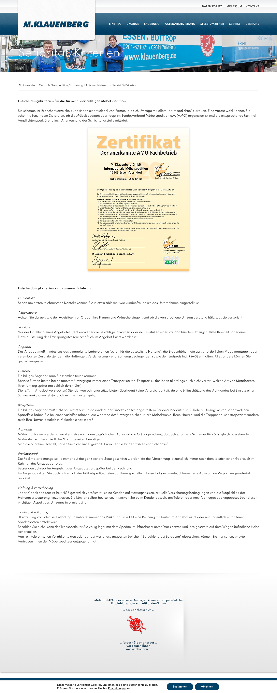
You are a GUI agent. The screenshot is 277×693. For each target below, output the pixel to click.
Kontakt (252, 6)
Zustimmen (180, 687)
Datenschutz (212, 6)
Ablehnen (207, 687)
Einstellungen (117, 688)
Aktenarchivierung (180, 24)
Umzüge (133, 24)
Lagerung (152, 24)
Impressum (234, 6)
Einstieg (115, 24)
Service (234, 24)
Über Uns (252, 24)
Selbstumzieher (212, 24)
